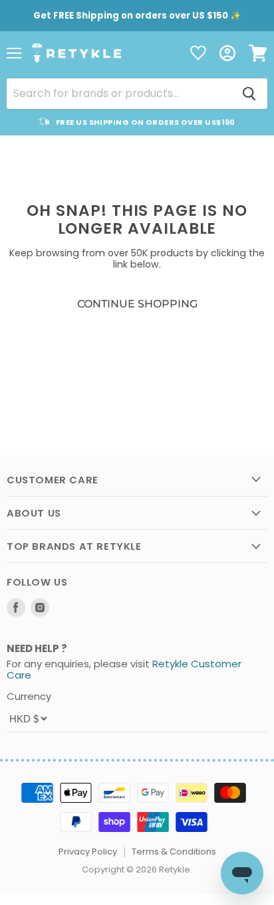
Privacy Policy (88, 851)
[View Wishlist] (198, 54)
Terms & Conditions (174, 851)
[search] (119, 93)
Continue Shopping (137, 303)
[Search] (249, 93)
